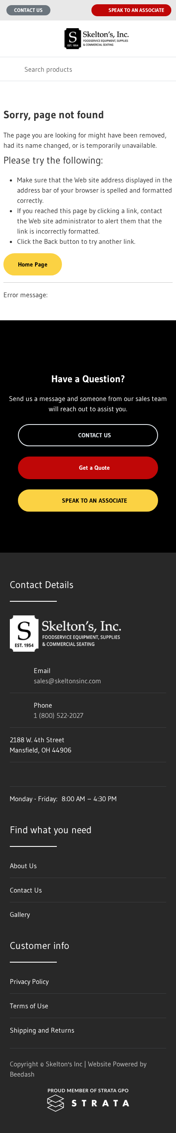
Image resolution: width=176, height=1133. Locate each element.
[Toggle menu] (12, 38)
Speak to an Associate (136, 10)
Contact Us (28, 10)
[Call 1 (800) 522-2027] (79, 10)
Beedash (22, 1074)
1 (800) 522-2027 (58, 715)
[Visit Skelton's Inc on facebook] (14, 774)
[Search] (12, 69)
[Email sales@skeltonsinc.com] (62, 10)
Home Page (32, 264)
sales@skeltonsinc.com (67, 680)
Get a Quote (94, 467)
